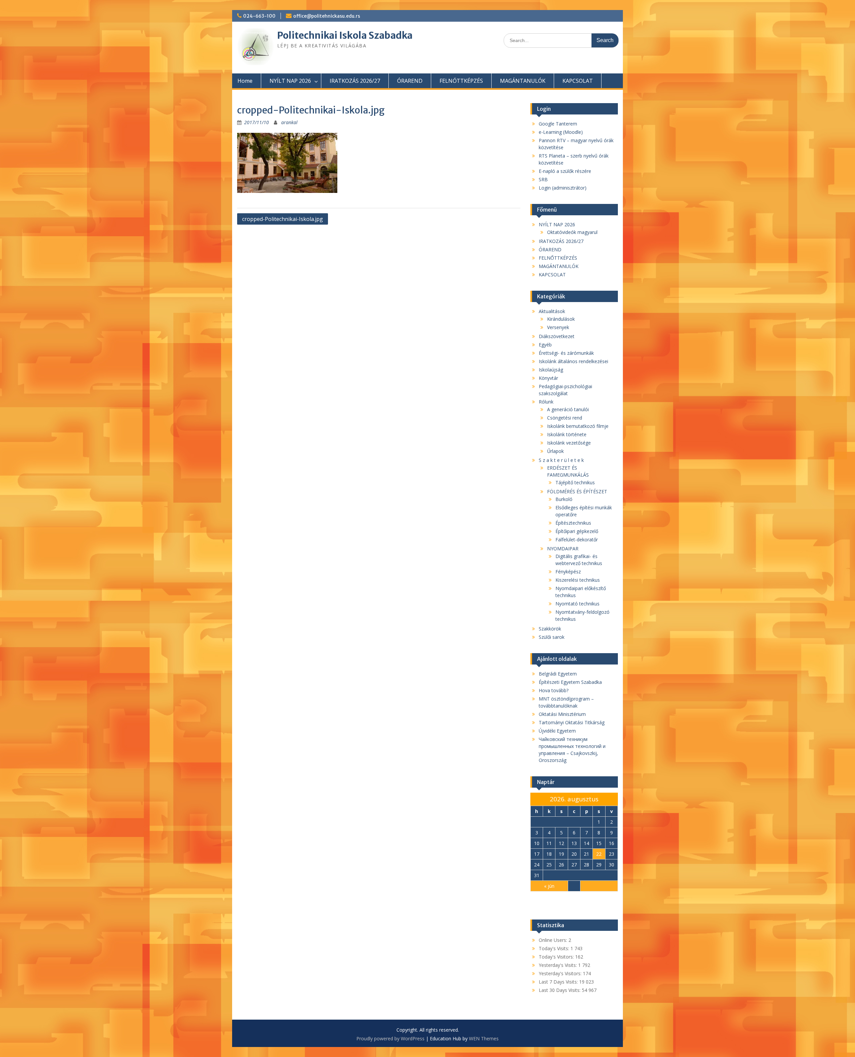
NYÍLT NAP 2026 (290, 80)
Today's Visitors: (557, 957)
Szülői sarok (551, 637)
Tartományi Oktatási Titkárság (572, 722)
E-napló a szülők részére (565, 171)
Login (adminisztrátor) (562, 188)
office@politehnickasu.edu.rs (326, 16)
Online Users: (553, 940)
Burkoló (563, 499)
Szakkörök (550, 628)
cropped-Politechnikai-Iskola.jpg (282, 219)
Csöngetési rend (564, 418)
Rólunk (546, 402)
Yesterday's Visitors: (561, 973)
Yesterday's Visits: (558, 965)
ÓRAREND (409, 80)
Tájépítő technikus (575, 482)
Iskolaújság (551, 369)
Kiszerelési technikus (577, 580)
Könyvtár (548, 378)
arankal (289, 122)
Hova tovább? (553, 690)
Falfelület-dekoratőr (576, 539)
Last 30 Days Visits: (560, 990)
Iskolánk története (566, 434)
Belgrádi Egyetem (558, 674)
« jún (549, 886)
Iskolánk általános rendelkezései (573, 361)
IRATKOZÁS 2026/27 (355, 80)
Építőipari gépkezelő (576, 531)
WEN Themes (484, 1038)
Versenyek (558, 327)
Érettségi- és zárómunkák (566, 353)
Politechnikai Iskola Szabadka (344, 35)
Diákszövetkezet (556, 336)
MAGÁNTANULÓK (522, 80)
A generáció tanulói (568, 409)
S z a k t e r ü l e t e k (561, 460)
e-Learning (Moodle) (561, 132)
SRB (543, 179)
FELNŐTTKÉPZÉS (461, 80)
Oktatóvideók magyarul (572, 232)
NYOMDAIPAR (562, 548)
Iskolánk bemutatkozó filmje (578, 426)
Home (244, 80)
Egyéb (545, 344)
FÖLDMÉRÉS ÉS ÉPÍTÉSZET (577, 491)
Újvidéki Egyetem (557, 731)
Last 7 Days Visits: (559, 982)
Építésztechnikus (573, 523)
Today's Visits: (554, 948)
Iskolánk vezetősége (569, 443)
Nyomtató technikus (577, 603)
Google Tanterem (558, 123)
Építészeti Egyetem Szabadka (570, 682)
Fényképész (568, 571)
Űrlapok (555, 451)
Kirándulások (561, 319)
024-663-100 (259, 16)
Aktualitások (552, 311)
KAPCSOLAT (577, 80)
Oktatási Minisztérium (562, 714)
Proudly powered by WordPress (390, 1038)
